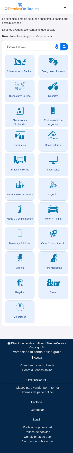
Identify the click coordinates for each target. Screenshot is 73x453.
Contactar (37, 410)
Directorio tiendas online (27, 343)
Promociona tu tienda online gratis (36, 352)
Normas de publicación (37, 441)
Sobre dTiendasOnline (37, 370)
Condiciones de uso (37, 436)
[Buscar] (64, 46)
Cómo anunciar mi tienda (37, 365)
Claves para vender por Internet (37, 387)
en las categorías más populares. (27, 36)
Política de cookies (37, 432)
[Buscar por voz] (57, 46)
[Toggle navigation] (65, 6)
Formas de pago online (37, 392)
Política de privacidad (37, 427)
